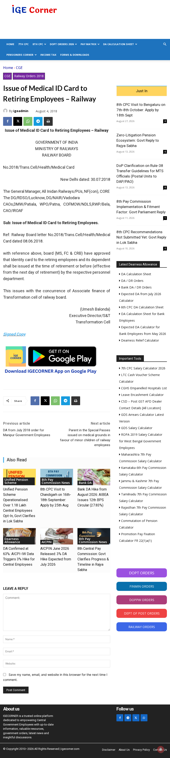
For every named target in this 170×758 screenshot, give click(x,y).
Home (10, 44)
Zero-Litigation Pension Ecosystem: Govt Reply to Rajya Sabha (137, 140)
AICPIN (47, 542)
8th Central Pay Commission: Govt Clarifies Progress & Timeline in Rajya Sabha (93, 559)
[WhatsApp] (27, 121)
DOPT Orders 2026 (62, 44)
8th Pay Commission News (56, 481)
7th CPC (23, 44)
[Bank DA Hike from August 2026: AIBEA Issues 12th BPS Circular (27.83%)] (93, 477)
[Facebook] (7, 121)
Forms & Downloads (74, 54)
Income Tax (48, 54)
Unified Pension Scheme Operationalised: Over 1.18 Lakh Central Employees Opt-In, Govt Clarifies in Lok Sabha (19, 505)
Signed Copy (14, 334)
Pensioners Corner (19, 54)
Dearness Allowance (12, 540)
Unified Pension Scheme (16, 481)
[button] (164, 44)
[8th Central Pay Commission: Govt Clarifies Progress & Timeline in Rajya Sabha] (93, 536)
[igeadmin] (6, 111)
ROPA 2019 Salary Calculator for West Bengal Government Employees (140, 441)
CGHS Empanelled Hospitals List (143, 388)
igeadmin (20, 111)
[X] (17, 121)
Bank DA (85, 483)
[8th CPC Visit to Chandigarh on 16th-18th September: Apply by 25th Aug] (56, 477)
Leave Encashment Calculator (142, 395)
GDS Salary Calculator (136, 428)
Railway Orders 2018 (29, 76)
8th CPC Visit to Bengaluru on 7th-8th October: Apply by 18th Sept (140, 109)
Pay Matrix (88, 44)
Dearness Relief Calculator (139, 340)
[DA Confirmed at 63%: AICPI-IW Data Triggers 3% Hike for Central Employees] (19, 536)
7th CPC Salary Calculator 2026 (142, 368)
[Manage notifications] (160, 749)
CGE (19, 67)
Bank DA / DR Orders (136, 287)
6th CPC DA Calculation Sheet (142, 307)
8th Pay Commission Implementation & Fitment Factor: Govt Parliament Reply (141, 206)
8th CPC (38, 44)
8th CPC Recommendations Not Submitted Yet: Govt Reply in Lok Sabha (141, 237)
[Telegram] (38, 121)
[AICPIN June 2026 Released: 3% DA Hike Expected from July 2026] (56, 536)
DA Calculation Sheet (118, 44)
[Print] (48, 121)
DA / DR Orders (131, 281)
